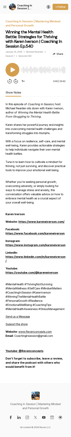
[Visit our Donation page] (60, 417)
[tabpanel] (35, 237)
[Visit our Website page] (52, 417)
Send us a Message (18, 316)
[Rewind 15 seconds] (9, 81)
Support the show (17, 324)
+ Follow (60, 6)
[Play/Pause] (12, 70)
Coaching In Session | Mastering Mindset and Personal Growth (27, 7)
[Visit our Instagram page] (27, 417)
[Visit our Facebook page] (10, 417)
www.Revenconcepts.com (35, 331)
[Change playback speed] (23, 81)
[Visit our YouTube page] (43, 417)
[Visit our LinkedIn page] (19, 417)
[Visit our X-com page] (35, 417)
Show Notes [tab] (13, 92)
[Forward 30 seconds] (15, 81)
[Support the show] (48, 7)
